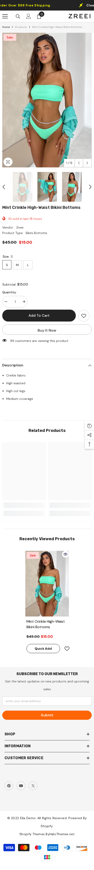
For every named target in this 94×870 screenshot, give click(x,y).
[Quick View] (65, 554)
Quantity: (9, 292)
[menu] (5, 16)
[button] (79, 163)
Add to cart (39, 315)
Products (21, 27)
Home (6, 27)
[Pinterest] (9, 785)
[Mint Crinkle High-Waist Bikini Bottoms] (47, 583)
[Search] (18, 16)
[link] (24, 505)
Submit (47, 715)
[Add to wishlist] (83, 316)
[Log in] (28, 16)
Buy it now (47, 330)
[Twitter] (33, 785)
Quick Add (43, 648)
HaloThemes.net (62, 834)
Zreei (20, 227)
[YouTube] (21, 785)
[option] (47, 100)
